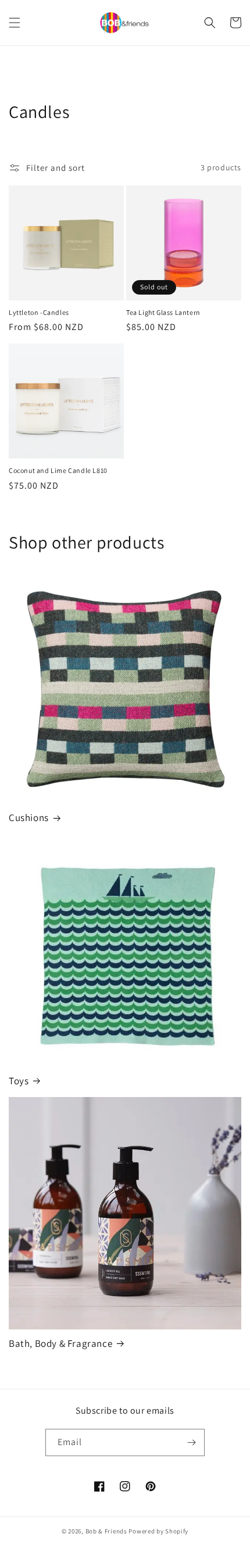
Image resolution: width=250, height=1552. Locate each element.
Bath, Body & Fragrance (60, 1343)
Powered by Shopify (158, 1531)
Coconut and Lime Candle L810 (58, 470)
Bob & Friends (106, 1531)
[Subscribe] (191, 1442)
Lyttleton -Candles (39, 312)
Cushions (29, 817)
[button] (14, 22)
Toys (18, 1080)
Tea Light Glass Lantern (163, 312)
